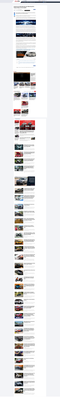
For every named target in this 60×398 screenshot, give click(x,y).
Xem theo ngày (25, 91)
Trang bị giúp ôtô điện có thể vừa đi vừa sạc (29, 270)
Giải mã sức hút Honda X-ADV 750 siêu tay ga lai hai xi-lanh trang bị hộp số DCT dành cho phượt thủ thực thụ (29, 160)
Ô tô (21, 9)
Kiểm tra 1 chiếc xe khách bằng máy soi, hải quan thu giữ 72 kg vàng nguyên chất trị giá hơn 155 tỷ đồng (29, 219)
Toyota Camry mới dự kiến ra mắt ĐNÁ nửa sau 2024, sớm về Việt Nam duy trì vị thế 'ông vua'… (27, 61)
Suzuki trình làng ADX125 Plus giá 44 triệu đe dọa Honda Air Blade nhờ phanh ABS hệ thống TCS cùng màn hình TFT (29, 167)
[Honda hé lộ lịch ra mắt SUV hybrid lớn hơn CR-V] (19, 301)
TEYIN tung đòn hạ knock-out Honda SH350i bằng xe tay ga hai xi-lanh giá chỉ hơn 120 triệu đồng (29, 145)
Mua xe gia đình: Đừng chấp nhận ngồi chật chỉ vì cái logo (33, 74)
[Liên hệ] (14, 16)
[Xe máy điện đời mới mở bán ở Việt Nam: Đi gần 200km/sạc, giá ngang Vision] (19, 279)
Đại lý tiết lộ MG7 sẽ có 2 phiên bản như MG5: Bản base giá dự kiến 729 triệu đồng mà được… (26, 63)
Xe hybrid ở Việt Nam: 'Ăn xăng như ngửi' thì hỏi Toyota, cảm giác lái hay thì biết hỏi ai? (29, 293)
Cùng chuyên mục (17, 91)
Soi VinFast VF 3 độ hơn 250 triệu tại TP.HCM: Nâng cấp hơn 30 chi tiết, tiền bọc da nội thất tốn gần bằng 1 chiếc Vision (29, 285)
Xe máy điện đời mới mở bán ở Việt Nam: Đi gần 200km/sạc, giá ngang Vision (29, 278)
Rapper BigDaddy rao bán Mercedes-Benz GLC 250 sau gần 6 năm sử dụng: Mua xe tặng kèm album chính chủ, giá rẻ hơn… (17, 99)
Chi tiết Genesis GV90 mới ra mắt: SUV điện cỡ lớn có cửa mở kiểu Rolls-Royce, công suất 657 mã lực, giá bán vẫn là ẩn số (29, 374)
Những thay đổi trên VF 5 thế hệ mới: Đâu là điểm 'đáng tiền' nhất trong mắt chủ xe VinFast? (16, 87)
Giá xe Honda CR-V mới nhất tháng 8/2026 (29, 359)
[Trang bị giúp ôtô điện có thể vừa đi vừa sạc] (19, 272)
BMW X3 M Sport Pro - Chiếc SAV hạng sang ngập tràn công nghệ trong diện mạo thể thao (24, 98)
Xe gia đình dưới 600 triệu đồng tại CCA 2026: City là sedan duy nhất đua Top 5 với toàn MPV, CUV (17, 115)
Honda (32, 67)
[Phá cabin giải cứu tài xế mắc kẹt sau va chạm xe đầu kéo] (19, 206)
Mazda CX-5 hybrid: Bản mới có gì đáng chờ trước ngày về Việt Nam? (29, 263)
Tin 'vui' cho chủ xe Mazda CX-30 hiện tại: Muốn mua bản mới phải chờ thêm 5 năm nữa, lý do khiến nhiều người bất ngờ (29, 389)
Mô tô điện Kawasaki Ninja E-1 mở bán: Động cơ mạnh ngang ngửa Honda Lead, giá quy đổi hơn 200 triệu (29, 233)
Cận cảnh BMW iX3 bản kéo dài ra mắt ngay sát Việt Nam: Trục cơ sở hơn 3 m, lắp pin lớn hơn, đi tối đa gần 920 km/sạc (29, 366)
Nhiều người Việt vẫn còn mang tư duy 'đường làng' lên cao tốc (29, 322)
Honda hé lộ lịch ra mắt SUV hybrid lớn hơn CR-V (29, 300)
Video (15, 71)
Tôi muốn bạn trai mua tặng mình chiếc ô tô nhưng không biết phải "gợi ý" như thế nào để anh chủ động (24, 107)
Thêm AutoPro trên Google (27, 10)
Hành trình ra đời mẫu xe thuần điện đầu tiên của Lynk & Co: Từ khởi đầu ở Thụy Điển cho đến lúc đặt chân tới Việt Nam (32, 99)
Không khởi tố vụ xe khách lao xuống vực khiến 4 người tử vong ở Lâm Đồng (29, 211)
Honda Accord (20, 67)
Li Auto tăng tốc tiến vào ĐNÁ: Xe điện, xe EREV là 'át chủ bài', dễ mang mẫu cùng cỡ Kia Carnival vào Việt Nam (24, 115)
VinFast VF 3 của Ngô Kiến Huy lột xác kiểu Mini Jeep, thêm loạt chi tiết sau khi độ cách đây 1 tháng (17, 139)
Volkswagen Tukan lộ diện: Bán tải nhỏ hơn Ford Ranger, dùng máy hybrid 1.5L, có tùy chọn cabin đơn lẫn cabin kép (29, 240)
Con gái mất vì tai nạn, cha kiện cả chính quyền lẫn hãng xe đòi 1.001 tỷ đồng (29, 226)
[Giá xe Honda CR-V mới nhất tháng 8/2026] (19, 360)
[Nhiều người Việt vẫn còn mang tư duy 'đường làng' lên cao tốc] (19, 323)
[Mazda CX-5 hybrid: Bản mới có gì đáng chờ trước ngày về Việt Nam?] (19, 265)
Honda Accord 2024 (23, 67)
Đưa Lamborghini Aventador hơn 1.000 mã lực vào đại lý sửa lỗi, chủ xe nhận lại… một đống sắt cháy (29, 352)
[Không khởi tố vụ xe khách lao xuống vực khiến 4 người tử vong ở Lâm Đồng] (19, 213)
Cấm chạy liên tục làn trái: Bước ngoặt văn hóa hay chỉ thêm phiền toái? (27, 87)
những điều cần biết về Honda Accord (28, 67)
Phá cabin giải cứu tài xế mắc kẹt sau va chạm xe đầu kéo (29, 205)
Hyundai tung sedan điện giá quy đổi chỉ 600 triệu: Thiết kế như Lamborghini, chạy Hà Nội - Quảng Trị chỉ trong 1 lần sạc (29, 247)
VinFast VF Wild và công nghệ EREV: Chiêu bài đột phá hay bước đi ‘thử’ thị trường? (21, 87)
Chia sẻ (34, 9)
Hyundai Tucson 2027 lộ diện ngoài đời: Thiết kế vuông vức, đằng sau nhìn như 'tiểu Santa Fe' (29, 382)
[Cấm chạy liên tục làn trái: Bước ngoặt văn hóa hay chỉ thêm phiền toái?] (27, 84)
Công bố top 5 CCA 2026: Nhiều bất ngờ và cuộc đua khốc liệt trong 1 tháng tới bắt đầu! (17, 124)
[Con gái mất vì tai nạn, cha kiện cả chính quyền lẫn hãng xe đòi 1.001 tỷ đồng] (19, 228)
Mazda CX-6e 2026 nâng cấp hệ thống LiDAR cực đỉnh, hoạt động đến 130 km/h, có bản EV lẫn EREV (29, 307)
